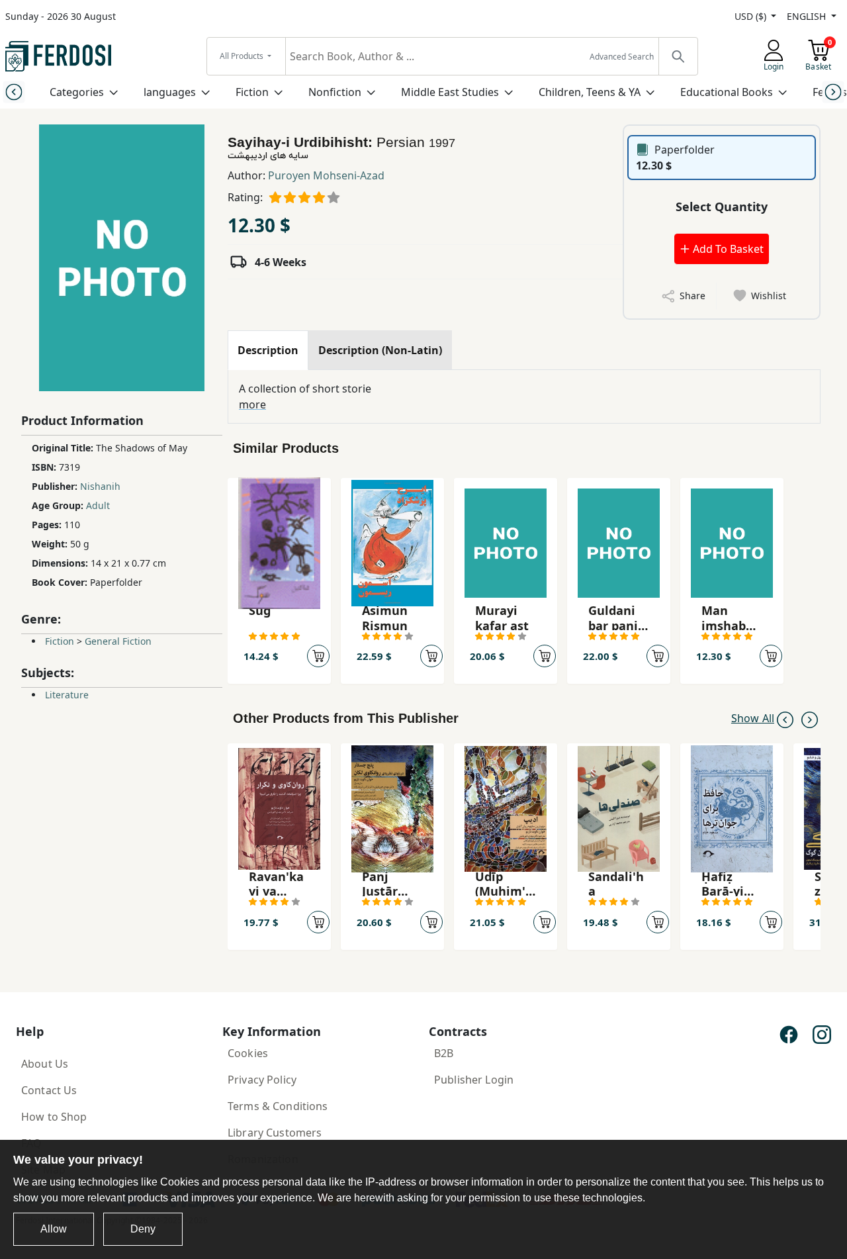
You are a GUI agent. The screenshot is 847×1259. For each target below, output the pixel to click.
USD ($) (752, 16)
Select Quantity (722, 206)
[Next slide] (833, 92)
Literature (67, 694)
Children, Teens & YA (590, 92)
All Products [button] (242, 56)
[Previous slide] (13, 92)
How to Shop (54, 1116)
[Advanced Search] (677, 56)
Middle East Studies (450, 92)
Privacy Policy (262, 1079)
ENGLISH (807, 16)
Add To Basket (727, 249)
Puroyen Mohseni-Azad (326, 175)
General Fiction (118, 641)
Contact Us (49, 1090)
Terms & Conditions (278, 1106)
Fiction (252, 92)
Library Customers (275, 1132)
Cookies (248, 1053)
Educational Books (726, 92)
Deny (143, 1229)
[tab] (268, 350)
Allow (53, 1229)
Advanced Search (622, 56)
